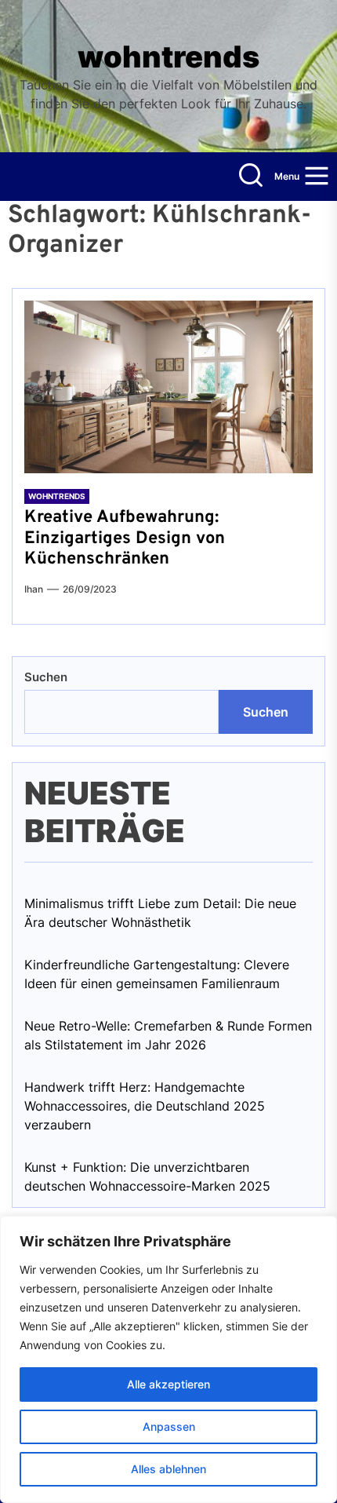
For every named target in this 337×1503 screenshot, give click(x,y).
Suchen (45, 676)
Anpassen (169, 1426)
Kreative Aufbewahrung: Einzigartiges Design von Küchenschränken (124, 538)
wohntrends (168, 57)
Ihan (33, 589)
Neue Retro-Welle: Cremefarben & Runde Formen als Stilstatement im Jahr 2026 (168, 1035)
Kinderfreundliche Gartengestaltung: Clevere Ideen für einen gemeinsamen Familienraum (156, 974)
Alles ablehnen (168, 1469)
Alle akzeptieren (168, 1384)
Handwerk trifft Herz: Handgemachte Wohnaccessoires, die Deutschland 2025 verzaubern (144, 1106)
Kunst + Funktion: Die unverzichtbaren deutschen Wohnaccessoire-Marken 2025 (147, 1176)
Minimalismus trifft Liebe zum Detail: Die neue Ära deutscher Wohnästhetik (160, 913)
